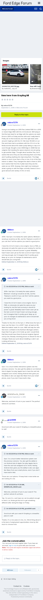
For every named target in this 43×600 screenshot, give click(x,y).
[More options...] (39, 123)
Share (10, 570)
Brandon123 (36, 88)
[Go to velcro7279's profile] (4, 124)
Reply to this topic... (13, 558)
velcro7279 (8, 105)
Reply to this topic (21, 115)
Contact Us (17, 586)
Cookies (26, 586)
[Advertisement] (21, 34)
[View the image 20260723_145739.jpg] (15, 74)
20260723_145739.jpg (10, 86)
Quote (9, 178)
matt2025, (7, 88)
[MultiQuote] (3, 178)
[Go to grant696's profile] (4, 421)
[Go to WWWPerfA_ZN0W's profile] (4, 396)
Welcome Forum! (22, 108)
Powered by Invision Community (21, 597)
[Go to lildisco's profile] (4, 231)
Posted (16, 125)
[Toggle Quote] (5, 286)
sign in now (13, 545)
